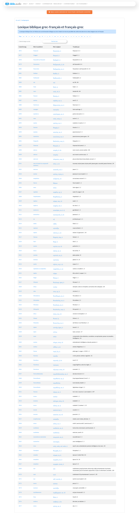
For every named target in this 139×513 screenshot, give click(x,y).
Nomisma (36, 369)
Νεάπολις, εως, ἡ (58, 141)
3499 (20, 154)
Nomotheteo (37, 382)
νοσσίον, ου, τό (58, 414)
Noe (34, 497)
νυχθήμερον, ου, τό (59, 492)
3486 (20, 96)
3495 (20, 136)
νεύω (54, 188)
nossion (35, 414)
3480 (20, 69)
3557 (20, 419)
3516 (20, 232)
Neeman (35, 145)
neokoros (36, 210)
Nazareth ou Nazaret (39, 59)
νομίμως (56, 365)
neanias (35, 132)
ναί (54, 82)
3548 (20, 378)
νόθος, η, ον (57, 347)
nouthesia (36, 428)
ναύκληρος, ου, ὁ (58, 114)
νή (54, 219)
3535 (20, 318)
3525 (20, 273)
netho (35, 223)
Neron (35, 183)
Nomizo (35, 355)
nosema (35, 401)
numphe (35, 455)
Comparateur (47, 3)
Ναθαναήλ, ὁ (57, 78)
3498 (20, 150)
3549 (20, 382)
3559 (20, 428)
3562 (20, 441)
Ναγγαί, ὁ (56, 55)
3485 (20, 91)
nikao (34, 286)
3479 (20, 64)
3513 (20, 219)
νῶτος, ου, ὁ (57, 506)
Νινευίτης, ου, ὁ (58, 323)
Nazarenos (36, 64)
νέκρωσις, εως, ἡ (58, 159)
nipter (35, 327)
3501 (20, 163)
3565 (20, 455)
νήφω (55, 273)
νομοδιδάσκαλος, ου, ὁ (60, 374)
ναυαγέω (56, 109)
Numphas (36, 450)
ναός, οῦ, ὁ (56, 91)
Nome (35, 351)
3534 (20, 313)
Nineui (35, 318)
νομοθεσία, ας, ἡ (58, 378)
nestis (35, 264)
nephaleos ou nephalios (39, 268)
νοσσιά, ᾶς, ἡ (57, 410)
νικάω (55, 287)
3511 (20, 210)
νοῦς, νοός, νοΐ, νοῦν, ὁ (60, 446)
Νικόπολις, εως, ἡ (59, 309)
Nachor (35, 127)
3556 (20, 414)
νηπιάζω (56, 228)
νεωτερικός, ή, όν (58, 215)
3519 (20, 246)
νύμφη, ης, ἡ (57, 455)
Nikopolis (36, 309)
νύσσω (55, 483)
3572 (20, 483)
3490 (20, 114)
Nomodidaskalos (38, 373)
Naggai (35, 55)
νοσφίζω (56, 419)
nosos (35, 405)
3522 (20, 259)
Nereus (35, 237)
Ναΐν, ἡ (55, 87)
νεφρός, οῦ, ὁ (57, 206)
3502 (20, 169)
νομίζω (55, 356)
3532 (20, 304)
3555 (20, 410)
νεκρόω (55, 155)
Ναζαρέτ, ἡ (56, 60)
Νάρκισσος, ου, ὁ (58, 105)
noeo (34, 336)
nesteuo (35, 259)
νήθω (55, 224)
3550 (20, 387)
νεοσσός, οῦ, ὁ (57, 169)
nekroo (35, 154)
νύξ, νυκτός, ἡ (57, 479)
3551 (20, 391)
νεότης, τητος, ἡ (58, 174)
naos (34, 91)
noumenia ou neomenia (39, 437)
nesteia (35, 255)
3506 (20, 187)
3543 (20, 355)
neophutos (36, 178)
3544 (20, 360)
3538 (20, 331)
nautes (35, 123)
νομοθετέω (56, 383)
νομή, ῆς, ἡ (56, 351)
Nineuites (36, 323)
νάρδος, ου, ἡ (57, 100)
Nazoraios (36, 69)
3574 (20, 492)
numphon (35, 464)
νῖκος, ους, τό (57, 314)
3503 (20, 174)
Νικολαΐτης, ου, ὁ (58, 300)
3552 (20, 396)
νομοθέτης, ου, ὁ (58, 387)
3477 (20, 55)
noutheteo (36, 432)
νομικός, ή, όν (57, 360)
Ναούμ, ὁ (56, 96)
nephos (35, 201)
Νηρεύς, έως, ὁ (58, 237)
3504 (20, 178)
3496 (20, 141)
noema (35, 342)
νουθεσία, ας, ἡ (58, 428)
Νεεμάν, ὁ (56, 146)
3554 (20, 405)
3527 (20, 282)
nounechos (36, 441)
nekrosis (35, 159)
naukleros (36, 114)
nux (34, 479)
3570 (20, 474)
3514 (20, 223)
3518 (20, 241)
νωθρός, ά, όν (57, 502)
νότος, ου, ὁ (56, 424)
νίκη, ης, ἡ (56, 291)
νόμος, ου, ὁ (57, 392)
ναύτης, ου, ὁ (57, 123)
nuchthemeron (37, 492)
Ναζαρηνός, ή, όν (58, 64)
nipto (34, 331)
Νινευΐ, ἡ (56, 318)
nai (34, 82)
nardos (35, 100)
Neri (34, 241)
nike (34, 291)
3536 (20, 323)
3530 (20, 295)
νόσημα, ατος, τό (58, 401)
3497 (20, 145)
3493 (20, 127)
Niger (35, 277)
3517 (20, 237)
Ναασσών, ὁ (57, 51)
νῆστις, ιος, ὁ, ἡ (58, 264)
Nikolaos (35, 304)
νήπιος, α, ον (57, 233)
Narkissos (36, 105)
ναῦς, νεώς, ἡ (57, 119)
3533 (20, 309)
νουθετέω (56, 433)
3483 (20, 82)
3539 (20, 336)
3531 (20, 300)
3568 (20, 468)
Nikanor (35, 282)
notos (35, 423)
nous (34, 446)
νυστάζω (56, 488)
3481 (20, 73)
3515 (20, 228)
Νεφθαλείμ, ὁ (57, 197)
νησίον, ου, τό (57, 246)
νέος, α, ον (56, 164)
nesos (35, 250)
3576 (20, 501)
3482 (20, 78)
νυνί (54, 475)
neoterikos (36, 214)
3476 (20, 50)
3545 (20, 364)
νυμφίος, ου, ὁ (57, 460)
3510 (20, 205)
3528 (20, 286)
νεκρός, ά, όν (57, 150)
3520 (20, 250)
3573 (20, 488)
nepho (35, 273)
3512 (20, 214)
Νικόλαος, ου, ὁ (58, 305)
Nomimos (36, 364)
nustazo (35, 488)
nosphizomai (36, 419)
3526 (20, 277)
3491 (20, 118)
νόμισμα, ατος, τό (58, 369)
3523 (20, 264)
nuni (34, 474)
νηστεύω (56, 260)
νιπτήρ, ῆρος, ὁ (58, 327)
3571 (20, 479)
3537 (20, 327)
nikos (34, 313)
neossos (35, 169)
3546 (20, 369)
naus (34, 118)
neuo (34, 187)
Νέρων (55, 183)
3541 (20, 346)
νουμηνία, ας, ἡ (58, 437)
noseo (35, 396)
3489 (20, 109)
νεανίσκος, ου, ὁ (58, 137)
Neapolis (35, 141)
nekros (35, 150)
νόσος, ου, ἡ (57, 405)
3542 (20, 351)
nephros (35, 205)
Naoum (35, 96)
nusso (35, 483)
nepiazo (35, 228)
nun (34, 468)
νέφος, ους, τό (57, 201)
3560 (20, 432)
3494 (20, 132)
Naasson (35, 50)
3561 (20, 437)
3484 (20, 87)
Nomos (35, 391)
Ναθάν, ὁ (56, 73)
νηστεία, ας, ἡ (57, 255)
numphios (36, 459)
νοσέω (55, 396)
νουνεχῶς (56, 442)
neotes (35, 174)
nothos (35, 346)
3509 (20, 201)
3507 (20, 192)
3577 (20, 506)
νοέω (54, 336)
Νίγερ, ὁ (55, 278)
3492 (20, 123)
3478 (20, 59)
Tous (20, 36)
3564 (20, 450)
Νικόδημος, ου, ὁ (58, 296)
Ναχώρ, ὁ (56, 128)
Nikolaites (36, 300)
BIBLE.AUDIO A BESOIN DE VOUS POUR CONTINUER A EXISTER (70, 12)
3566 (20, 459)
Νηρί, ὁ (55, 242)
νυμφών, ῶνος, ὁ (58, 464)
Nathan (35, 73)
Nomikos (36, 360)
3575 (20, 497)
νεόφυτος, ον (57, 179)
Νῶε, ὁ (55, 497)
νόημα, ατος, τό (58, 342)
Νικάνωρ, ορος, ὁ (58, 282)
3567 (20, 464)
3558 (20, 423)
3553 (20, 401)
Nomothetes (36, 387)
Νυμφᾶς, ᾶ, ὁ (57, 451)
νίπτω (55, 332)
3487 (20, 100)
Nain (34, 87)
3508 (20, 196)
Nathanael (36, 78)
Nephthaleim (37, 196)
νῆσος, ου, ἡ (57, 251)
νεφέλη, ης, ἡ (57, 192)
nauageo (35, 109)
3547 (20, 373)
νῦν (54, 469)
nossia (35, 410)
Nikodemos (36, 295)
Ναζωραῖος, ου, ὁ (58, 69)
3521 (20, 255)
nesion (35, 246)
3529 (20, 291)
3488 (20, 105)
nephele (35, 192)
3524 (20, 268)
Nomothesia (36, 378)
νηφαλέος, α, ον (58, 269)
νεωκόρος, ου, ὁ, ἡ (59, 210)
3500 (20, 159)
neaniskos (36, 136)
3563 (20, 446)
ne (34, 219)
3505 (20, 183)
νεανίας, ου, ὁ (57, 132)
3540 (20, 342)
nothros (35, 501)
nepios (35, 232)
